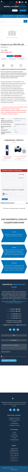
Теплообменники (19, 15)
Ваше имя (21, 178)
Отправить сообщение (9, 360)
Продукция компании (14, 418)
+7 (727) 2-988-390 (14, 311)
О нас (14, 432)
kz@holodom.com (8, 325)
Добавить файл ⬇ (5, 352)
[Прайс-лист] (6, 160)
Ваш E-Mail (21, 174)
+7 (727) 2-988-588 (14, 309)
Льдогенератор (14, 423)
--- (14, 441)
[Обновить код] (3, 194)
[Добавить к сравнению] (2, 160)
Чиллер (14, 421)
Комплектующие (15, 439)
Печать (5, 58)
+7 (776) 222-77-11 (16, 314)
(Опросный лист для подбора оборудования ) (16, 302)
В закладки (10, 56)
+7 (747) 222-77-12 (15, 318)
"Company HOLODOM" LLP (19, 468)
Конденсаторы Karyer (21, 16)
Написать (21, 58)
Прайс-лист (23, 10)
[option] (7, 153)
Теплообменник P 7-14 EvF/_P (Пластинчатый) (7, 156)
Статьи (14, 438)
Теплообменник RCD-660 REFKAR (20, 156)
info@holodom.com (20, 325)
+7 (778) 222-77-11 (16, 316)
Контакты (14, 434)
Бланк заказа (14, 436)
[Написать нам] (5, 160)
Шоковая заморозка (15, 420)
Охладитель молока (15, 425)
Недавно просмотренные (8, 203)
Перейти (15, 10)
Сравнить (13, 58)
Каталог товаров (8, 15)
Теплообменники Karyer (7, 16)
